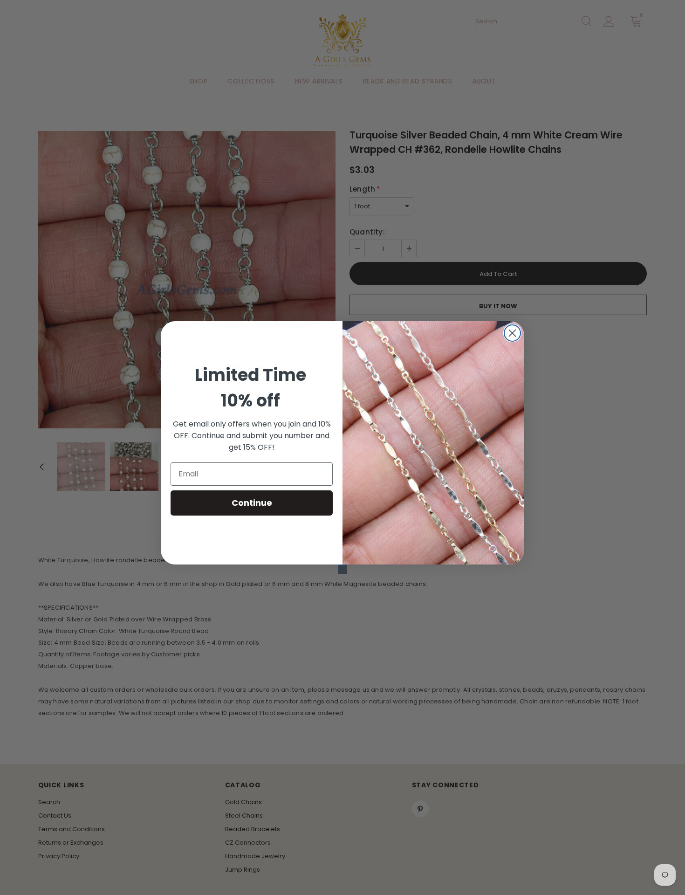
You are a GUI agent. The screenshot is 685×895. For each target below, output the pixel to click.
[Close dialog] (512, 333)
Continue (252, 503)
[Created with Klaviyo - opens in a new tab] (342, 569)
